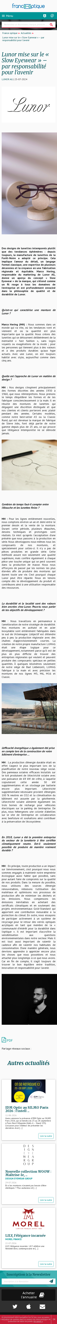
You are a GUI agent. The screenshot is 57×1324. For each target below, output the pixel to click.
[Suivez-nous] (9, 1305)
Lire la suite (46, 1135)
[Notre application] (28, 1305)
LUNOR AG (7, 79)
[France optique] (28, 6)
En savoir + (38, 1321)
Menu (7, 16)
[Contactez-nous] (47, 1305)
